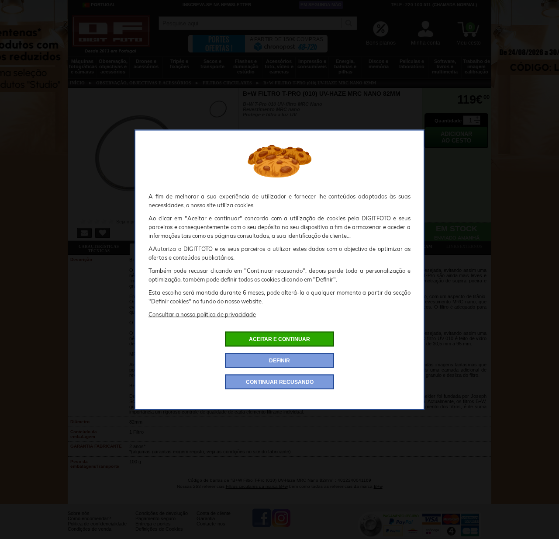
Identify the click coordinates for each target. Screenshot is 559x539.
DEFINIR (279, 360)
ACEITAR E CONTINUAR (279, 339)
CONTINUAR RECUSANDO (280, 382)
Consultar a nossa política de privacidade (202, 313)
